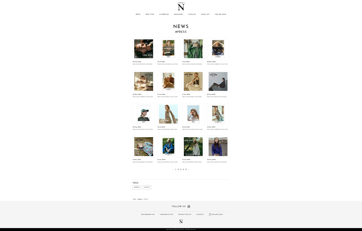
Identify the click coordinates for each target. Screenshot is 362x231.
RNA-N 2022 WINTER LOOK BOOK (217, 161)
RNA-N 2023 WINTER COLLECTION (143, 128)
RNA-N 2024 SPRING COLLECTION (167, 95)
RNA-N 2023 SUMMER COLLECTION (217, 128)
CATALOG (192, 14)
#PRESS (137, 187)
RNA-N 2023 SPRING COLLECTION (167, 161)
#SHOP (147, 187)
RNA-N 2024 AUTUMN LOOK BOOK (192, 63)
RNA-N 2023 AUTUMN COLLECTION (192, 128)
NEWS (138, 14)
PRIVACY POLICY (184, 214)
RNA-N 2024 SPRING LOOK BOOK (192, 95)
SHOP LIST (205, 14)
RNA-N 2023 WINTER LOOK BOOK (217, 95)
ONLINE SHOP (220, 14)
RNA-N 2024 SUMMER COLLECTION (217, 63)
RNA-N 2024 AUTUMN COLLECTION (167, 63)
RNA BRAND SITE (148, 214)
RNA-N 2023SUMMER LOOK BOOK (143, 161)
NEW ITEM (150, 14)
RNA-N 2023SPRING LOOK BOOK (191, 161)
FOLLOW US (179, 207)
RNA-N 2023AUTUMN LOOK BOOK (167, 128)
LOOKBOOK (164, 14)
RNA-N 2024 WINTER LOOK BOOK (142, 63)
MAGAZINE (178, 14)
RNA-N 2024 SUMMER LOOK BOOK (143, 95)
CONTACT (200, 214)
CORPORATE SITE (166, 214)
